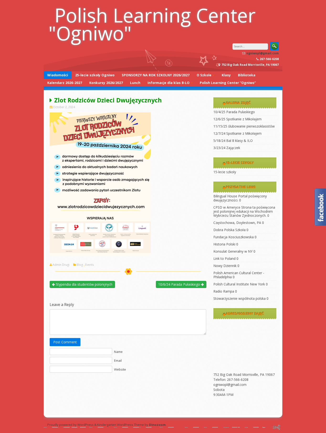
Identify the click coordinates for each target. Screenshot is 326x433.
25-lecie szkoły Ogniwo (95, 75)
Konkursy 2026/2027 (106, 82)
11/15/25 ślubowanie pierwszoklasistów (244, 126)
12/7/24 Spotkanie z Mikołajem (237, 133)
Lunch (135, 82)
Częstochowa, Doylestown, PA (237, 222)
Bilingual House (225, 196)
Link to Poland (224, 258)
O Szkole (204, 75)
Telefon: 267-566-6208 (230, 379)
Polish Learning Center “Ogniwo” (228, 82)
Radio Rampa (223, 291)
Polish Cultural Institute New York (239, 284)
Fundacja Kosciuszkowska (233, 237)
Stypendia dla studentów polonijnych (83, 284)
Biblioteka (246, 75)
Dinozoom (157, 424)
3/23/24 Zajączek (226, 147)
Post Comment (65, 342)
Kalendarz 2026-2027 (64, 82)
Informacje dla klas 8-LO (168, 82)
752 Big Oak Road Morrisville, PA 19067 (244, 374)
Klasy (226, 75)
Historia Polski (224, 244)
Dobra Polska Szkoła (229, 230)
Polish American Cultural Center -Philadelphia (238, 275)
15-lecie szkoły (224, 172)
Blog (80, 264)
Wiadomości (57, 75)
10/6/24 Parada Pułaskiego (179, 284)
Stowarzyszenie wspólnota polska (239, 298)
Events (89, 264)
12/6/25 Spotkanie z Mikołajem (237, 119)
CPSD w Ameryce (226, 207)
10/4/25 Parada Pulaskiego (234, 112)
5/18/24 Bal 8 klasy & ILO (233, 140)
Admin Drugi (61, 264)
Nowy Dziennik (225, 265)
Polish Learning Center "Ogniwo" (152, 24)
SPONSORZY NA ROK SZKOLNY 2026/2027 (155, 75)
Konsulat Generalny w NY (232, 251)
